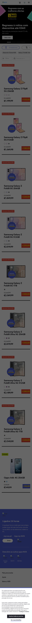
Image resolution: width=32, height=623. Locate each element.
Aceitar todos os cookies (16, 616)
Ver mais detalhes (16, 620)
